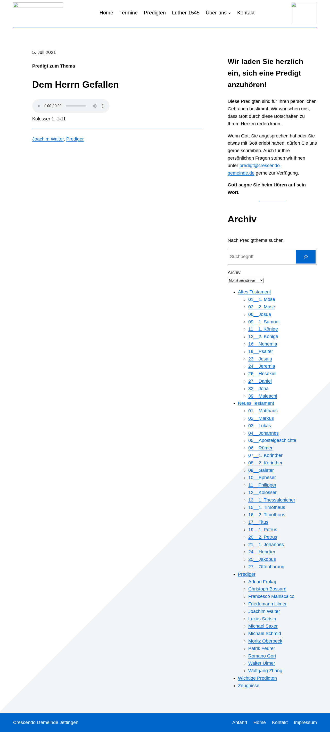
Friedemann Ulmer (267, 603)
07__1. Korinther (265, 455)
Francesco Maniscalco (271, 596)
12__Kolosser (262, 492)
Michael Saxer (263, 626)
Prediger (75, 139)
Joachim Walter (48, 139)
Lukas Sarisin (262, 618)
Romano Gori (262, 656)
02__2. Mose (261, 306)
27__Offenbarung (266, 566)
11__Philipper (262, 485)
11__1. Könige (263, 329)
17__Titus (258, 522)
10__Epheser (262, 477)
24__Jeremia (261, 366)
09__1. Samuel (263, 321)
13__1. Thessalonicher (271, 500)
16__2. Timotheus (266, 514)
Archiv (234, 272)
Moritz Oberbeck (265, 641)
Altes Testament (254, 291)
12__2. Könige (263, 336)
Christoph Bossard (267, 588)
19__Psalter (260, 351)
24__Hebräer (261, 551)
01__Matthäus (263, 410)
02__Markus (261, 418)
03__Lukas (259, 425)
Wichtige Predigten (257, 678)
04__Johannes (263, 433)
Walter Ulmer (261, 663)
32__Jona (258, 388)
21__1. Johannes (266, 544)
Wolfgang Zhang (265, 670)
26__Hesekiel (262, 373)
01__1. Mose (261, 299)
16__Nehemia (262, 344)
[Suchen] (306, 257)
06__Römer (260, 447)
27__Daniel (260, 381)
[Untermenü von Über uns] (229, 12)
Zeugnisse (248, 685)
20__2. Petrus (262, 537)
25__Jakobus (262, 559)
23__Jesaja (260, 358)
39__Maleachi (262, 396)
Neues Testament (256, 403)
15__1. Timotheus (266, 507)
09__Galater (261, 470)
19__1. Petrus (262, 529)
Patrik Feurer (261, 648)
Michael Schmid (264, 633)
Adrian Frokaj (262, 581)
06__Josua (259, 314)
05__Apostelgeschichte (272, 440)
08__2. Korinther (265, 462)
